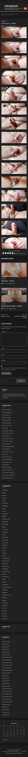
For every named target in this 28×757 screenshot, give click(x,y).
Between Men (7, 423)
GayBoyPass (7, 444)
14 (7, 732)
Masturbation (7, 587)
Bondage (6, 524)
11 (20, 730)
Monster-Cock (7, 595)
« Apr (3, 739)
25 (20, 734)
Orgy (5, 600)
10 (17, 730)
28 (7, 736)
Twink (5, 610)
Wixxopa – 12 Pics (7, 281)
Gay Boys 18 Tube (8, 438)
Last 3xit (6, 454)
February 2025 (7, 688)
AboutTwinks (7, 417)
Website (3, 360)
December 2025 (8, 662)
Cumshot (6, 542)
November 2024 (8, 696)
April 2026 (6, 652)
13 (4, 732)
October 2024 (7, 699)
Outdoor (6, 603)
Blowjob (6, 521)
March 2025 (7, 686)
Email (3, 354)
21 (7, 734)
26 (24, 734)
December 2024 (8, 694)
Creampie (6, 540)
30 (14, 736)
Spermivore (14, 26)
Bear (5, 511)
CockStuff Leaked (8, 430)
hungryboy (13, 308)
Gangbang (6, 558)
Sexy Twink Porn (8, 470)
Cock (5, 534)
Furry (5, 555)
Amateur (6, 490)
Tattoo (5, 605)
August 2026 (7, 641)
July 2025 (6, 675)
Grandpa (3, 21)
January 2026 (7, 660)
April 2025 (6, 683)
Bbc (5, 508)
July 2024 (6, 707)
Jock (5, 579)
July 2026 (6, 644)
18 (20, 732)
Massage (6, 584)
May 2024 (6, 712)
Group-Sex (6, 566)
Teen (5, 608)
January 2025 (7, 691)
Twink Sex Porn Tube (9, 475)
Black (5, 516)
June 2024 (6, 709)
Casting (6, 532)
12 (24, 730)
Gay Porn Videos (8, 441)
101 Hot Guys (7, 409)
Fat (4, 550)
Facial (5, 548)
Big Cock (6, 514)
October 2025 (7, 668)
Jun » (7, 739)
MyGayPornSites (8, 459)
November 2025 (8, 665)
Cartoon (6, 529)
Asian (5, 498)
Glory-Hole (6, 561)
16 (14, 732)
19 (24, 732)
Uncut (5, 613)
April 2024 (6, 715)
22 (10, 734)
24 (17, 734)
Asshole (6, 503)
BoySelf (6, 428)
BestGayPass (7, 420)
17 (17, 732)
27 (4, 736)
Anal (5, 493)
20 (4, 734)
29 (10, 736)
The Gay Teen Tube (9, 472)
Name (3, 348)
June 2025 (6, 678)
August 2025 (7, 673)
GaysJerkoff (7, 449)
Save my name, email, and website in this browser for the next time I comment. (14, 368)
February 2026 (7, 657)
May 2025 (6, 681)
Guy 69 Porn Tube (8, 451)
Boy (5, 527)
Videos (5, 616)
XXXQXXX (11, 6)
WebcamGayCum (8, 478)
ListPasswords (7, 457)
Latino (5, 582)
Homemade (7, 571)
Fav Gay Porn (7, 436)
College (6, 537)
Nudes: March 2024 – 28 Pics (11, 306)
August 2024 (7, 704)
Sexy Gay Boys (8, 467)
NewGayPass (7, 462)
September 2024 (8, 702)
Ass (5, 500)
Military (5, 592)
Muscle (5, 597)
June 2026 (6, 646)
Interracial (6, 576)
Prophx (12, 283)
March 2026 (7, 654)
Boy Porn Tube (7, 425)
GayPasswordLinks (9, 446)
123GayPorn (7, 415)
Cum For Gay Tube (8, 433)
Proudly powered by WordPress (11, 751)
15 (10, 732)
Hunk (5, 574)
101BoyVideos (7, 412)
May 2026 (6, 649)
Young (5, 618)
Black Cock (6, 519)
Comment (4, 332)
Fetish (5, 553)
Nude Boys (6, 465)
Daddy (5, 545)
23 (14, 734)
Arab (5, 495)
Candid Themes (18, 753)
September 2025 (8, 670)
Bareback (6, 506)
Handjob (6, 569)
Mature (5, 590)
